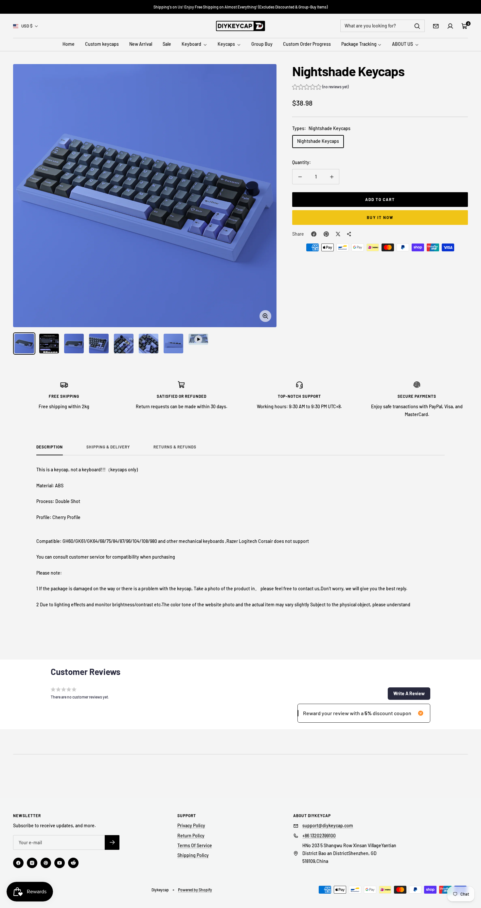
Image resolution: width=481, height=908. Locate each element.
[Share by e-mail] (349, 234)
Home (68, 44)
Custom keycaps (102, 44)
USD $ (26, 25)
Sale (167, 44)
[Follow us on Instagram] (32, 863)
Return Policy (191, 835)
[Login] (450, 26)
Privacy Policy (191, 825)
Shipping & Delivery (108, 447)
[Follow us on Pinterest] (46, 863)
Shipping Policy (193, 855)
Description (49, 447)
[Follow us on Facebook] (18, 863)
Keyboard (192, 44)
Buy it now (380, 217)
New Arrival (140, 44)
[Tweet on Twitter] (338, 234)
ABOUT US (403, 44)
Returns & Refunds (174, 447)
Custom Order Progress (307, 44)
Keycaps (227, 44)
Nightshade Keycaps (318, 141)
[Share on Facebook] (314, 234)
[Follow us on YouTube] (59, 863)
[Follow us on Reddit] (73, 863)
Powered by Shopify (195, 889)
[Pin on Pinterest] (326, 234)
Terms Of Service (194, 845)
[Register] (112, 842)
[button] (320, 87)
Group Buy (262, 44)
